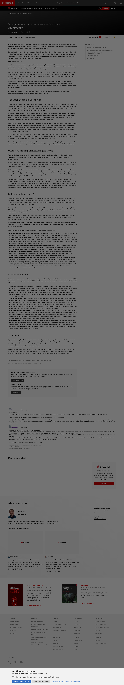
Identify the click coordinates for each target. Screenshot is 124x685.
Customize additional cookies (61, 681)
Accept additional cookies (21, 681)
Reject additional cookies (41, 681)
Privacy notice (75, 681)
